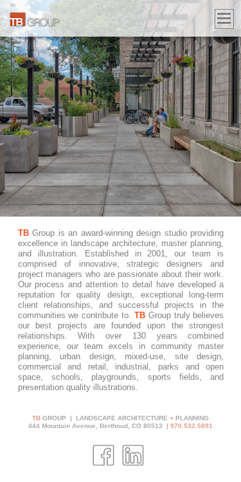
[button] (224, 19)
